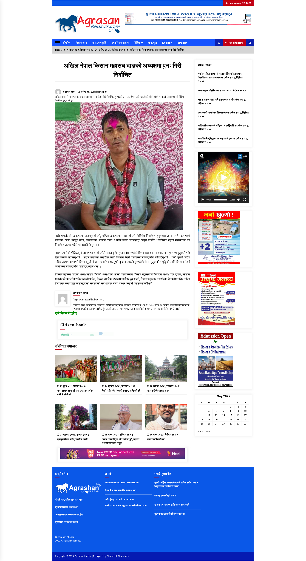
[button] (219, 42)
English (167, 43)
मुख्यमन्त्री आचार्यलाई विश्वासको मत (213, 112)
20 (216, 419)
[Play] (202, 199)
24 (245, 419)
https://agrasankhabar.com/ (88, 299)
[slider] (220, 199)
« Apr (200, 431)
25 (201, 423)
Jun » (207, 431)
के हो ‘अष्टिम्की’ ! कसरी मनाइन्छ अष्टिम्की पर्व (121, 390)
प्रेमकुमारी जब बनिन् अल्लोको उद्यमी (72, 439)
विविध (137, 43)
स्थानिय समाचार (120, 43)
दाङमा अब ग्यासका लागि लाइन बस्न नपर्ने (215, 99)
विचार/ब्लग (81, 43)
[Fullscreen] (244, 199)
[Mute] (238, 199)
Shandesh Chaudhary (118, 556)
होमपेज (66, 43)
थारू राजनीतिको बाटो (156, 439)
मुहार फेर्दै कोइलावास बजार (158, 390)
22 (231, 419)
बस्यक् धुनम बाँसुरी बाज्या (208, 90)
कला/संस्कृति (99, 43)
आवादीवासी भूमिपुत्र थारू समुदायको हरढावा (216, 138)
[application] (223, 177)
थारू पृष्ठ (152, 43)
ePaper (182, 43)
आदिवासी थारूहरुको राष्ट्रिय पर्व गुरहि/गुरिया (217, 125)
